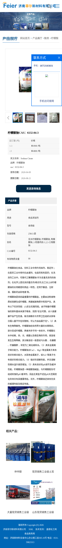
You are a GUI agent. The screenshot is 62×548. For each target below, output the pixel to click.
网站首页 (25, 38)
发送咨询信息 (33, 188)
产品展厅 (37, 38)
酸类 (46, 38)
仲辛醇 (18, 471)
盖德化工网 (51, 529)
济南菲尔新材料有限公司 (14, 529)
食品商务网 (29, 533)
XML (31, 529)
